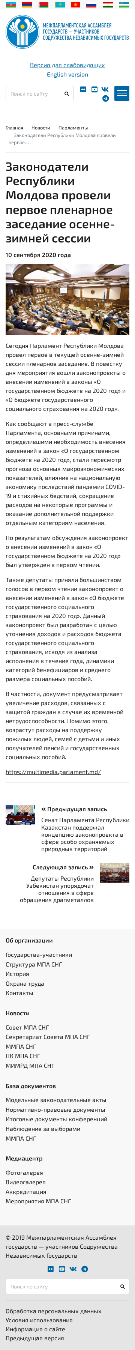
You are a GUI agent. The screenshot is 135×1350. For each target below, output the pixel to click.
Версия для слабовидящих (67, 64)
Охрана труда (25, 983)
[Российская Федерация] (91, 3)
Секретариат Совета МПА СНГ (48, 1036)
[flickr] (83, 89)
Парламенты (73, 128)
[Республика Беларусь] (44, 3)
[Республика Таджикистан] (108, 3)
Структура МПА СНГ (34, 964)
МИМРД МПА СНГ (30, 1065)
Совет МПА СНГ (27, 1027)
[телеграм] (105, 98)
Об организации (29, 940)
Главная (14, 128)
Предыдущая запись (76, 808)
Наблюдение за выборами (43, 1128)
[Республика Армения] (27, 3)
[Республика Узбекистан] (124, 3)
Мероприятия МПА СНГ (38, 1200)
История (17, 973)
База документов (31, 1085)
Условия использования (39, 1319)
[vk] (105, 89)
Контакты (19, 992)
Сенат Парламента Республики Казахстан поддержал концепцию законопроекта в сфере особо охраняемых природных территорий (85, 834)
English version (67, 74)
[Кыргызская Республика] (75, 3)
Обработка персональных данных (54, 1310)
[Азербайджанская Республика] (11, 3)
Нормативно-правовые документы (55, 1109)
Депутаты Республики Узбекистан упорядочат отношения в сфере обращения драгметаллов (57, 889)
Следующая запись (61, 866)
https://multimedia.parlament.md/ (53, 771)
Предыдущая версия (35, 1337)
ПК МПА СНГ (23, 1055)
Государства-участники (39, 954)
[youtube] (95, 89)
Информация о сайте (35, 1328)
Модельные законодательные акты (56, 1099)
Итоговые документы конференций (56, 1118)
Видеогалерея (26, 1181)
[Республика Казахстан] (60, 3)
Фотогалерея (24, 1172)
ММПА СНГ (21, 1046)
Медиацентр (24, 1158)
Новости (41, 128)
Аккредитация (26, 1191)
